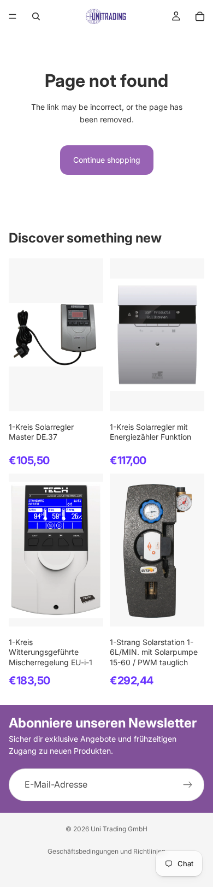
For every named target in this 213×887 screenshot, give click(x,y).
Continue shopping (106, 159)
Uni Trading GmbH (119, 829)
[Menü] (12, 16)
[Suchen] (36, 16)
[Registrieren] (187, 784)
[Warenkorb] (200, 16)
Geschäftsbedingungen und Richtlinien (106, 851)
